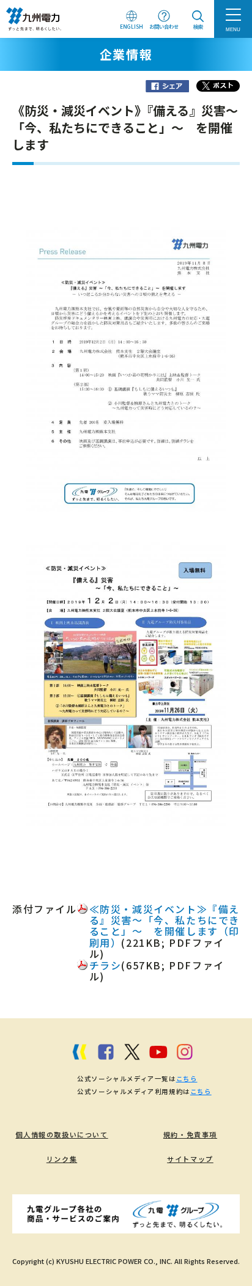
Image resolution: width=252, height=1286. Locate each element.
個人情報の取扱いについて (61, 1134)
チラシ (105, 965)
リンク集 (61, 1159)
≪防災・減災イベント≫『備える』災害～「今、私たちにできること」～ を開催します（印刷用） (164, 926)
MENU (233, 29)
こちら (187, 1078)
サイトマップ (190, 1159)
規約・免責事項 (190, 1134)
